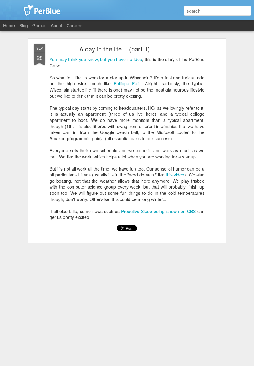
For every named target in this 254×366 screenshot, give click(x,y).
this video (175, 175)
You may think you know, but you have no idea (96, 59)
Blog (23, 25)
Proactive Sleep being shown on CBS (158, 211)
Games (39, 25)
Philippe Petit (127, 83)
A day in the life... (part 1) (114, 48)
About (56, 25)
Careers (74, 25)
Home (9, 25)
